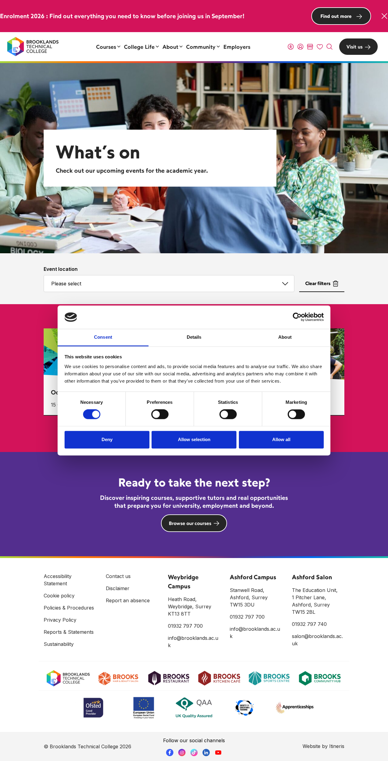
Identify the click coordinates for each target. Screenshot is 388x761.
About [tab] (285, 337)
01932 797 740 (309, 624)
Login (300, 47)
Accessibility (291, 47)
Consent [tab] (103, 337)
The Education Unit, (315, 590)
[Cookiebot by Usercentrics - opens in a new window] (297, 317)
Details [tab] (194, 337)
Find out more (336, 16)
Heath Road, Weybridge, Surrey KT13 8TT (189, 606)
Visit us (354, 47)
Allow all (281, 439)
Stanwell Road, (247, 590)
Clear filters (317, 283)
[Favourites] (320, 47)
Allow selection (194, 439)
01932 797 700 (185, 626)
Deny (107, 439)
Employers (236, 46)
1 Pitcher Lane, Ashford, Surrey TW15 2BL (311, 604)
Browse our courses (190, 523)
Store (310, 47)
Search (329, 47)
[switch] (160, 414)
